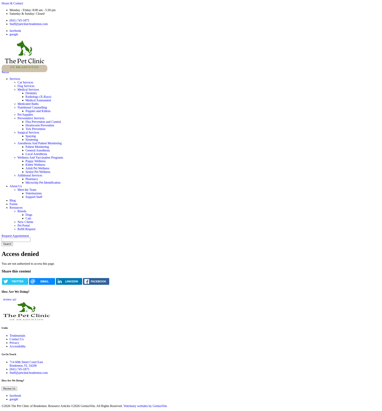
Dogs (28, 214)
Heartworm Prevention (39, 125)
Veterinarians (33, 193)
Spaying (30, 136)
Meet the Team (27, 189)
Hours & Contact (12, 3)
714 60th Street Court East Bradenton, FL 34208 (26, 363)
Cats (28, 218)
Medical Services (28, 89)
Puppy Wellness (35, 161)
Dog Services (26, 86)
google (14, 34)
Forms (14, 204)
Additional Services (30, 175)
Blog (13, 200)
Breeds (22, 211)
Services (15, 78)
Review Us (9, 388)
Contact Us (17, 339)
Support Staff (33, 197)
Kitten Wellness (35, 164)
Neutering (31, 139)
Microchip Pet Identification (42, 182)
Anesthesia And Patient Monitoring (40, 143)
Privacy (14, 342)
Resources (16, 207)
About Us (16, 186)
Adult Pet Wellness (37, 168)
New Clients (25, 222)
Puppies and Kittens (38, 111)
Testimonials (17, 335)
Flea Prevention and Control (43, 121)
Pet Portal (24, 225)
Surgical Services (28, 132)
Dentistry (31, 93)
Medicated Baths (28, 104)
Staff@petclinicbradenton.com (29, 24)
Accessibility (18, 346)
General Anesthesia (37, 150)
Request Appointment (15, 235)
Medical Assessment (38, 100)
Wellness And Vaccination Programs (40, 157)
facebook (15, 30)
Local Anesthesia (36, 154)
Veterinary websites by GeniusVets (145, 406)
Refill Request (26, 229)
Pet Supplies (25, 114)
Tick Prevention (35, 129)
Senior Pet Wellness (37, 172)
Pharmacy (31, 179)
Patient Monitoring (37, 146)
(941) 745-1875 (19, 20)
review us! (9, 299)
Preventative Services (31, 118)
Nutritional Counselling (32, 107)
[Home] (24, 68)
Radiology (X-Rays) (38, 96)
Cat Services (25, 82)
